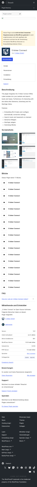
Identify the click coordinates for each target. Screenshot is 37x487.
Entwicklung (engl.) (8, 438)
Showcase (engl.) (24, 417)
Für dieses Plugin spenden (10, 406)
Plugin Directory (6, 8)
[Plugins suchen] (20, 14)
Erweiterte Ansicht (7, 362)
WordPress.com (7, 446)
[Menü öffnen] (34, 2)
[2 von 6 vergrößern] (15, 148)
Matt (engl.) (6, 449)
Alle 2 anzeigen (31, 353)
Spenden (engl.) (25, 438)
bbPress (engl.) (7, 452)
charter (27, 357)
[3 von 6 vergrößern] (15, 161)
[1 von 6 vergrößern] (15, 135)
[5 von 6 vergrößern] (33, 148)
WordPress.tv (7, 441)
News (3, 420)
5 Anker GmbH (19, 53)
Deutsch (8, 463)
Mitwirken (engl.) (24, 432)
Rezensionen (8, 70)
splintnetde (8, 324)
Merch (22, 441)
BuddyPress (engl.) (8, 455)
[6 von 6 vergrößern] (33, 160)
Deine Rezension (7, 375)
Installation (7, 75)
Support (5, 84)
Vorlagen (22, 426)
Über (3, 417)
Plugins (21, 423)
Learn (3, 432)
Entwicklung (7, 79)
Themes (21, 420)
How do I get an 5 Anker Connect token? (15, 299)
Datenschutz (6, 426)
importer (32, 357)
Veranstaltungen (24, 435)
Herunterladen (7, 59)
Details (6, 66)
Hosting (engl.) (6, 423)
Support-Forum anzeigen (9, 391)
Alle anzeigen (31, 375)
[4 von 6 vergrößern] (33, 135)
